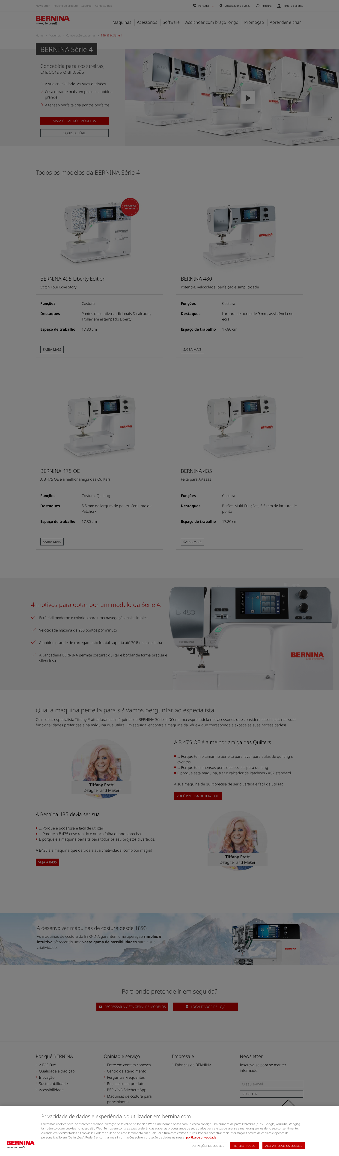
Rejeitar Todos (244, 1146)
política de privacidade (201, 1137)
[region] (169, 1131)
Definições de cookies (208, 1146)
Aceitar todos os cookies (283, 1146)
